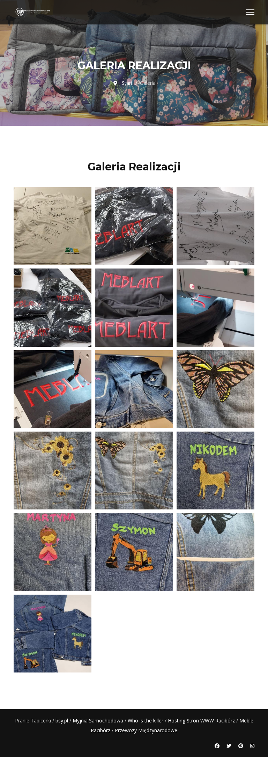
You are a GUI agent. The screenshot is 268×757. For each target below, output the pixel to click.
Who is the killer (145, 720)
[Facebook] (217, 746)
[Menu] (250, 12)
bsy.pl (61, 720)
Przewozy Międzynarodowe (146, 730)
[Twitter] (229, 746)
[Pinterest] (241, 746)
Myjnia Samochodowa (98, 720)
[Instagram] (252, 746)
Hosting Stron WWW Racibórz (201, 720)
